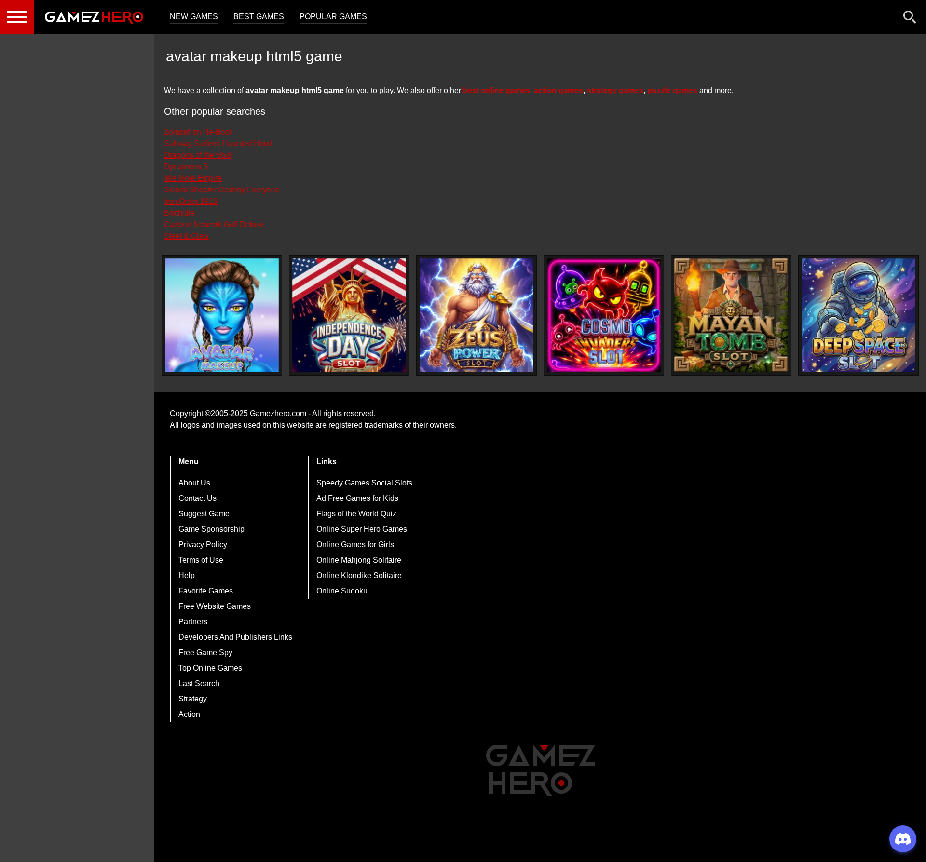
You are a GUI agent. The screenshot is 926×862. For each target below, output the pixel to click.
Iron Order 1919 (191, 201)
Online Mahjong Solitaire (358, 560)
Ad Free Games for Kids (357, 498)
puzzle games (672, 90)
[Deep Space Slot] (858, 315)
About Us (194, 483)
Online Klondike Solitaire (359, 575)
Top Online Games (210, 668)
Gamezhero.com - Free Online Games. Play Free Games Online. (94, 17)
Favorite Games (205, 591)
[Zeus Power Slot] (476, 315)
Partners (192, 622)
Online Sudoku (342, 591)
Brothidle (179, 213)
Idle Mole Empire (193, 178)
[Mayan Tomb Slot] (731, 315)
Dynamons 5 (185, 166)
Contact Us (197, 498)
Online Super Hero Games (361, 529)
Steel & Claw (186, 236)
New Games (194, 17)
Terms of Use (200, 560)
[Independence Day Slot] (349, 315)
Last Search (198, 683)
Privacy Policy (202, 544)
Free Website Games (214, 606)
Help (186, 575)
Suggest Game (204, 514)
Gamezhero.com (278, 413)
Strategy (192, 699)
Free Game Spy (205, 652)
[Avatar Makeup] (222, 315)
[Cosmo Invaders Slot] (604, 315)
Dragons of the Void (198, 155)
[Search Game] (910, 19)
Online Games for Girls (355, 544)
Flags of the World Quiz (356, 514)
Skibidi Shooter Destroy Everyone (222, 190)
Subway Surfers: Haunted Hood (218, 143)
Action (189, 714)
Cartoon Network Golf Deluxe (214, 224)
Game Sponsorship (211, 529)
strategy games (615, 90)
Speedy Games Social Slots (364, 483)
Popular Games (333, 17)
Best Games (258, 17)
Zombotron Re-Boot (198, 132)
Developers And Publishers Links (235, 637)
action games (558, 90)
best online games (496, 90)
